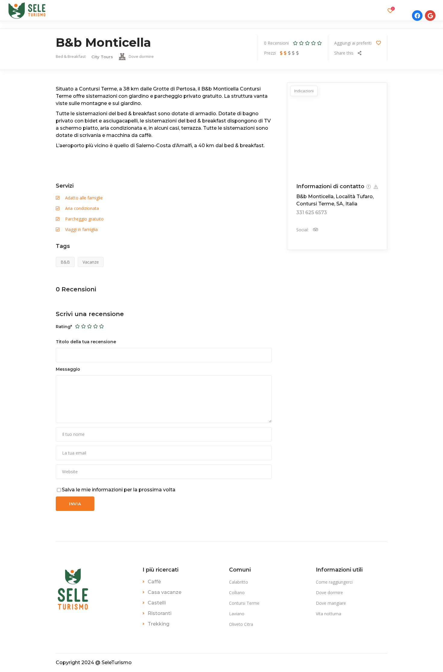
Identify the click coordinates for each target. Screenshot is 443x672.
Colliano (237, 592)
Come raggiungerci (334, 582)
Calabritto (238, 582)
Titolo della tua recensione (86, 341)
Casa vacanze (164, 592)
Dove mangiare (331, 603)
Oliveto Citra (241, 624)
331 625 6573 (311, 212)
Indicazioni (304, 91)
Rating (64, 326)
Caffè (154, 582)
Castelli (157, 603)
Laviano (236, 614)
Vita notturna (328, 614)
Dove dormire (329, 592)
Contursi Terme (244, 603)
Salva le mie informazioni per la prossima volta (118, 490)
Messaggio (68, 369)
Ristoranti (159, 613)
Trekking (158, 624)
